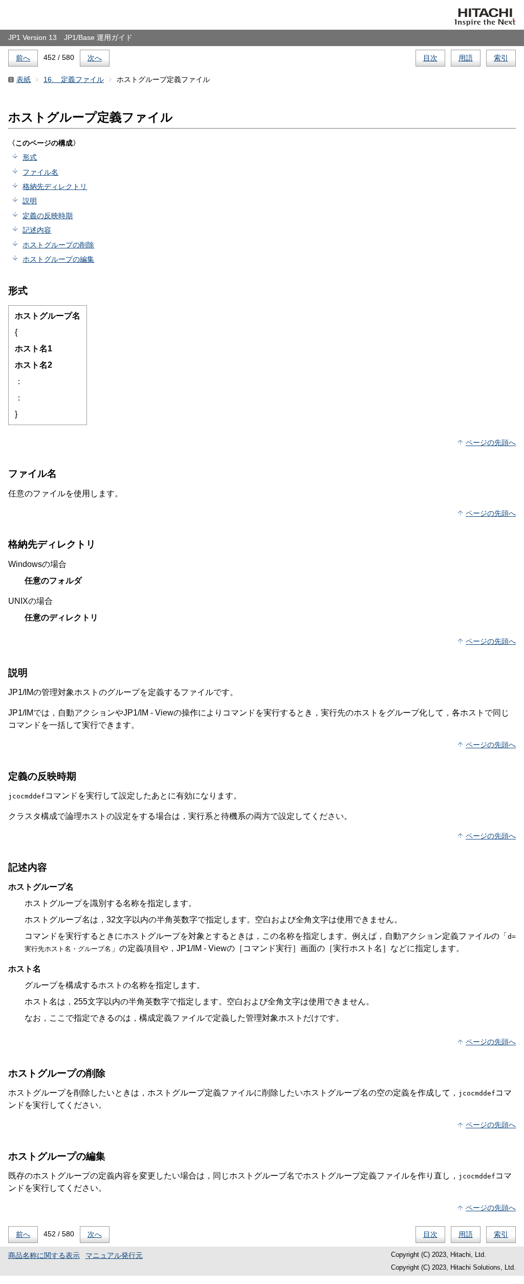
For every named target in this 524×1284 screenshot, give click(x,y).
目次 (430, 58)
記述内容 (37, 230)
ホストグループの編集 (58, 259)
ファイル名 (40, 172)
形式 (30, 157)
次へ (95, 58)
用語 (465, 58)
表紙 (23, 79)
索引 (501, 58)
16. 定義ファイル (73, 79)
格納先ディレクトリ (55, 186)
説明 (30, 201)
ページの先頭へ (491, 442)
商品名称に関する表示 (44, 1255)
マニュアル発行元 (114, 1255)
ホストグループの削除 (58, 245)
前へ (23, 58)
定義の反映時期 (48, 216)
